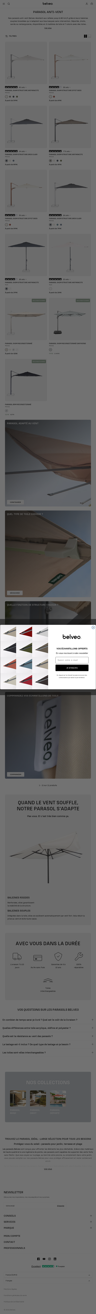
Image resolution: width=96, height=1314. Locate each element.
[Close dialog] (93, 627)
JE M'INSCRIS (72, 668)
